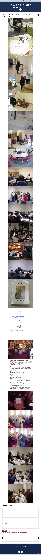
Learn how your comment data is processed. (20, 532)
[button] (20, 9)
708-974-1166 (28, 0)
